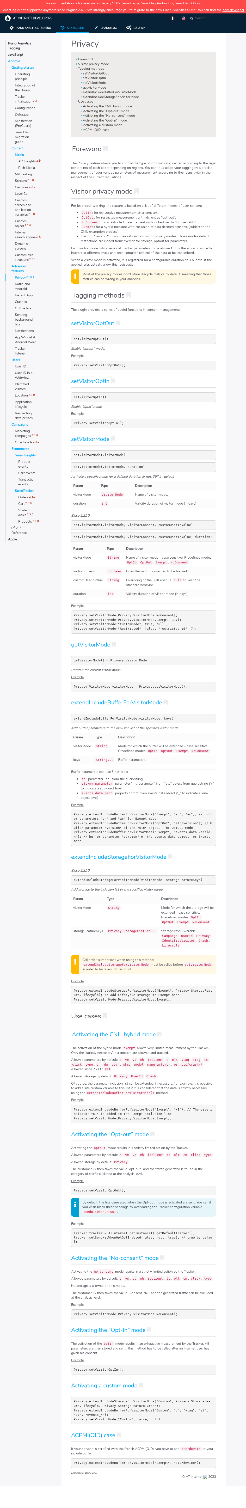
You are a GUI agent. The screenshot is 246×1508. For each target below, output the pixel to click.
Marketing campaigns (23, 433)
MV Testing (23, 174)
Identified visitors (22, 386)
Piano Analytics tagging (33, 28)
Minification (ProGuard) (23, 123)
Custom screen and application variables (23, 207)
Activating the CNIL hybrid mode (107, 106)
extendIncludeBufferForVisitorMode (109, 92)
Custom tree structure (24, 257)
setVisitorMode (94, 82)
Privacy (20, 277)
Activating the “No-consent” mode (109, 115)
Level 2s (21, 193)
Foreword (85, 59)
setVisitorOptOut (96, 73)
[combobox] (213, 18)
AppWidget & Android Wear (25, 339)
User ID (20, 366)
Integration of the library (25, 87)
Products (25, 521)
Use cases (85, 101)
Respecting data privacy (24, 415)
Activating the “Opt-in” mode (105, 120)
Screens (21, 180)
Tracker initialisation (23, 99)
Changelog (109, 28)
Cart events (27, 473)
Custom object (21, 223)
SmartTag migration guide (22, 137)
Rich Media (26, 167)
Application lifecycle (23, 404)
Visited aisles (23, 512)
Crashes (21, 301)
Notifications (24, 331)
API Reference (19, 530)
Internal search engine (25, 234)
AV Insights (27, 161)
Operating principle (22, 76)
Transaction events (27, 482)
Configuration (25, 108)
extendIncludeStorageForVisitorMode (111, 97)
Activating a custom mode (102, 125)
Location (21, 395)
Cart (21, 503)
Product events (24, 464)
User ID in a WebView (23, 375)
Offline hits (23, 308)
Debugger (22, 114)
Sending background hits (24, 319)
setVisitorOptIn (94, 78)
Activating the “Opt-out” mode (106, 111)
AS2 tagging (75, 28)
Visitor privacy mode (93, 64)
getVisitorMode (94, 87)
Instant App (24, 295)
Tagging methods (91, 68)
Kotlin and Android (22, 286)
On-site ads (23, 442)
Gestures (21, 187)
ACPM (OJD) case (96, 130)
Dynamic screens (21, 246)
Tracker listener (20, 351)
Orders (23, 497)
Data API (139, 28)
